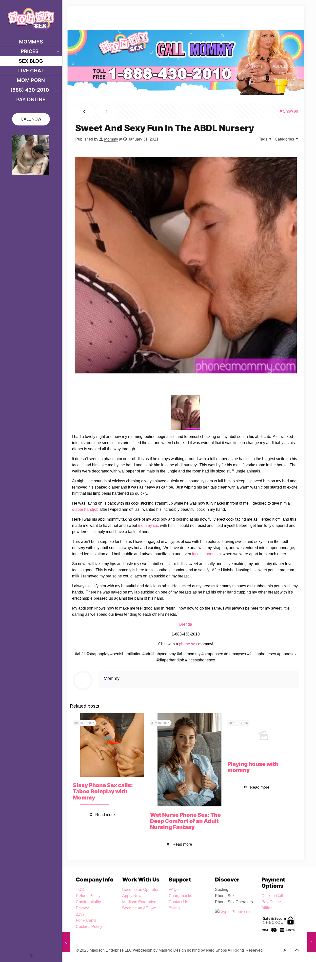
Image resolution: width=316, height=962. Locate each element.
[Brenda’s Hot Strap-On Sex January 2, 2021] (66, 942)
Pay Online (271, 902)
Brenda (185, 624)
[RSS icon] (31, 955)
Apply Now (131, 896)
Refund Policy (88, 896)
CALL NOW (31, 119)
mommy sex (281, 72)
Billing (174, 908)
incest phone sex (207, 554)
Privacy (82, 908)
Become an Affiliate (139, 908)
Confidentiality (88, 902)
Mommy (111, 139)
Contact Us (178, 902)
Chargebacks (180, 896)
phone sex (188, 644)
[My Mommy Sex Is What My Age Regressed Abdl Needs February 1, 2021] (311, 942)
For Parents (86, 920)
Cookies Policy (89, 926)
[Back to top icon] (297, 950)
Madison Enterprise (139, 902)
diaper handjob (85, 509)
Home (257, 66)
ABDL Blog (282, 66)
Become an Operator (140, 889)
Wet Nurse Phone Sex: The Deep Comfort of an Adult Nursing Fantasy (185, 821)
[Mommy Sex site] (31, 18)
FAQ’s (174, 889)
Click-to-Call (272, 896)
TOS (80, 889)
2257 (80, 914)
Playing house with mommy (252, 767)
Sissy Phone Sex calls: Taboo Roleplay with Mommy (103, 791)
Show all (290, 111)
